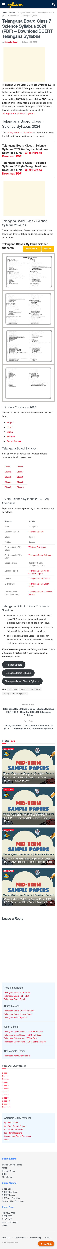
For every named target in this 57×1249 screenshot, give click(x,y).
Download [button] (31, 249)
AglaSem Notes (11, 1122)
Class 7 (20, 471)
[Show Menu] (3, 4)
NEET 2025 (7, 1216)
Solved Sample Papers (12, 1164)
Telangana (35, 689)
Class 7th (13, 689)
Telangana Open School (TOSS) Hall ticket (22, 1034)
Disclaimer (6, 1237)
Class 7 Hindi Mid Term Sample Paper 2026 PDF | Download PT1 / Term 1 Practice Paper (28, 860)
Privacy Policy (35, 1237)
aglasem (14, 4)
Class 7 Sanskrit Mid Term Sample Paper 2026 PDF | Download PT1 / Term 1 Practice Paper (27, 818)
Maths (10, 431)
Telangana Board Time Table (17, 992)
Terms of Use (20, 1237)
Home (4, 12)
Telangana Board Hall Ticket (16, 995)
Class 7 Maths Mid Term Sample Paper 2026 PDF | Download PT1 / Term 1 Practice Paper (28, 900)
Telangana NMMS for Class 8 (17, 1055)
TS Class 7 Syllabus (37, 547)
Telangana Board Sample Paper (18, 1014)
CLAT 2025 (7, 1219)
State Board (7, 1177)
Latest (4, 1225)
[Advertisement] (24, 64)
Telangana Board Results (39, 578)
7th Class (11, 12)
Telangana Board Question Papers (19, 1010)
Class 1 (8, 466)
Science (11, 436)
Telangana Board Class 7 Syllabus (22, 681)
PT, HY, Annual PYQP (13, 1129)
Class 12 (6, 1107)
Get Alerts (48, 1243)
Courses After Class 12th (13, 1201)
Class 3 (8, 476)
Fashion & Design (10, 1222)
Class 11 (6, 1103)
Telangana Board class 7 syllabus (18, 113)
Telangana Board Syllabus (20, 132)
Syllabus (24, 689)
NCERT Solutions (9, 1192)
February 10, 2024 (29, 42)
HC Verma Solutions (11, 1198)
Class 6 (20, 466)
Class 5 (8, 487)
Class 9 (20, 482)
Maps (6, 1139)
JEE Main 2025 (8, 1213)
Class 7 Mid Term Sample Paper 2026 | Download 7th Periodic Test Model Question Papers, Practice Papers (27, 777)
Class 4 (8, 482)
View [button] (46, 249)
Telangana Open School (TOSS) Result (21, 1038)
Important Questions (13, 1132)
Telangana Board (35, 531)
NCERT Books (8, 1195)
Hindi (9, 427)
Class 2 (8, 471)
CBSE (4, 1174)
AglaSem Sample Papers (15, 1126)
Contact (48, 1237)
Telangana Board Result (14, 999)
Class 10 (20, 487)
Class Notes (7, 1188)
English (10, 422)
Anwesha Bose (11, 42)
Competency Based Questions (17, 1136)
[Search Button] (53, 4)
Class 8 (20, 476)
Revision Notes (8, 1170)
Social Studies (14, 441)
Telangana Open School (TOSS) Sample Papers (25, 1041)
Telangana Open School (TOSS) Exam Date (23, 1031)
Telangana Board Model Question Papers (38, 572)
